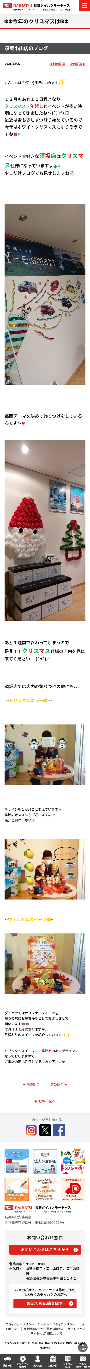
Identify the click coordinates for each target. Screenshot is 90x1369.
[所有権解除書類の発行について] (17, 1189)
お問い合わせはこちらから (45, 1249)
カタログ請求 (67, 1365)
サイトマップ (76, 1329)
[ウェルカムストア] (45, 1161)
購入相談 (37, 1365)
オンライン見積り (23, 1365)
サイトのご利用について (46, 1333)
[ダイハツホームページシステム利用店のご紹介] (17, 1161)
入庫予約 (52, 1365)
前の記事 (59, 64)
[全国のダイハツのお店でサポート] (45, 1189)
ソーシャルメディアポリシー (56, 1324)
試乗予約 (7, 1365)
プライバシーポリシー (19, 1324)
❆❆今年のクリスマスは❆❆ (36, 21)
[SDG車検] (73, 1161)
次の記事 (76, 64)
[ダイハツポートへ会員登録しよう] (73, 1189)
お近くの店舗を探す (45, 1303)
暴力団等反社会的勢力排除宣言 (44, 1329)
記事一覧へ (46, 1101)
